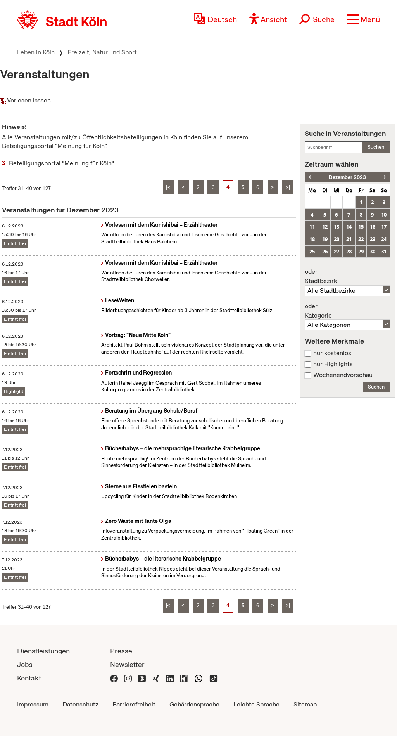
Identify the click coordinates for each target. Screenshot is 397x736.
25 (312, 251)
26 (325, 251)
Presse (121, 650)
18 (312, 239)
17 (384, 226)
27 (336, 251)
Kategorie (318, 310)
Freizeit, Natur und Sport (102, 52)
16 (372, 226)
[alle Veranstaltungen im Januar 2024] (385, 177)
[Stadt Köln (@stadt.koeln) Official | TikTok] (213, 678)
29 (361, 251)
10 (384, 214)
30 (372, 251)
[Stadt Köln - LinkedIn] (170, 678)
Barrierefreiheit (133, 704)
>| (288, 187)
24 (384, 239)
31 (384, 251)
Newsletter (127, 664)
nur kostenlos (332, 353)
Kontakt (29, 678)
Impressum (32, 704)
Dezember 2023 (347, 177)
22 (361, 239)
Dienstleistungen (43, 650)
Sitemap (305, 704)
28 (349, 251)
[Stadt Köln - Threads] (142, 678)
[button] (363, 19)
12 (325, 226)
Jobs (25, 664)
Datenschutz (80, 704)
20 (336, 239)
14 (349, 226)
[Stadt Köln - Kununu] (184, 678)
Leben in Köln (36, 52)
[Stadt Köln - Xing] (156, 678)
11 (312, 226)
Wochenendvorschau (343, 375)
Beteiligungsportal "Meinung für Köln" (61, 163)
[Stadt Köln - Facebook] (114, 678)
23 (372, 239)
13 (336, 226)
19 (325, 239)
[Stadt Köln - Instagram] (128, 678)
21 (349, 239)
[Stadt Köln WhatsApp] (198, 678)
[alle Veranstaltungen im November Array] (310, 177)
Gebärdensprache (194, 704)
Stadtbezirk (321, 276)
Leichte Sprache (256, 704)
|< (168, 187)
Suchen (376, 147)
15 (361, 226)
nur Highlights (333, 364)
